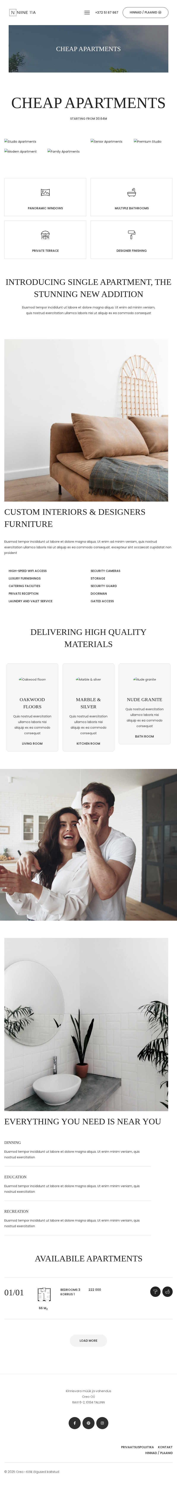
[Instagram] (102, 1423)
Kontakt (165, 1447)
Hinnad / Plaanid (159, 1453)
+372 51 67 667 (106, 12)
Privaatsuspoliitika (137, 1447)
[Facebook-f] (75, 1423)
